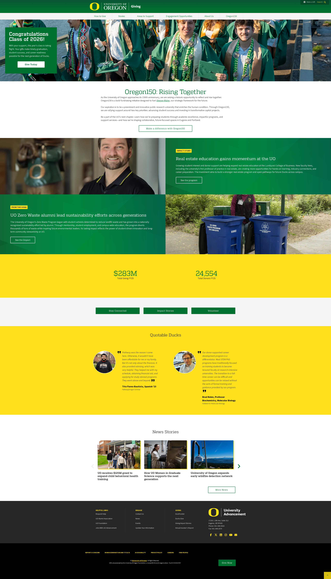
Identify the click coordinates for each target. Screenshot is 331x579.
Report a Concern (92, 553)
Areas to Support (145, 16)
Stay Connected (118, 310)
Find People (183, 553)
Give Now (227, 563)
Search (320, 2)
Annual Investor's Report (184, 528)
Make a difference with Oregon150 (165, 128)
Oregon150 (231, 16)
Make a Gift (311, 2)
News (138, 518)
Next (239, 468)
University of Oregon (139, 561)
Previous (93, 468)
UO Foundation (101, 523)
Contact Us (140, 514)
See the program (189, 180)
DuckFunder (180, 514)
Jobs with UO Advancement (106, 528)
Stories (121, 16)
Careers (170, 553)
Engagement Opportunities (179, 16)
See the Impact (22, 240)
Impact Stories (165, 310)
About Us (209, 16)
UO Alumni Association (104, 518)
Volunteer (213, 310)
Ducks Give (179, 518)
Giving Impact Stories (183, 523)
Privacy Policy (156, 553)
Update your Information (145, 528)
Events (138, 523)
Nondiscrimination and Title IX (117, 553)
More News (221, 490)
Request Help (101, 514)
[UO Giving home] (115, 6)
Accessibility (140, 553)
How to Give (100, 16)
